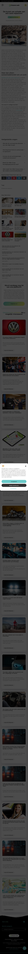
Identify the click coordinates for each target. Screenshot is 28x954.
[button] (25, 466)
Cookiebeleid (13, 488)
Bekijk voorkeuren (14, 485)
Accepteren (14, 481)
